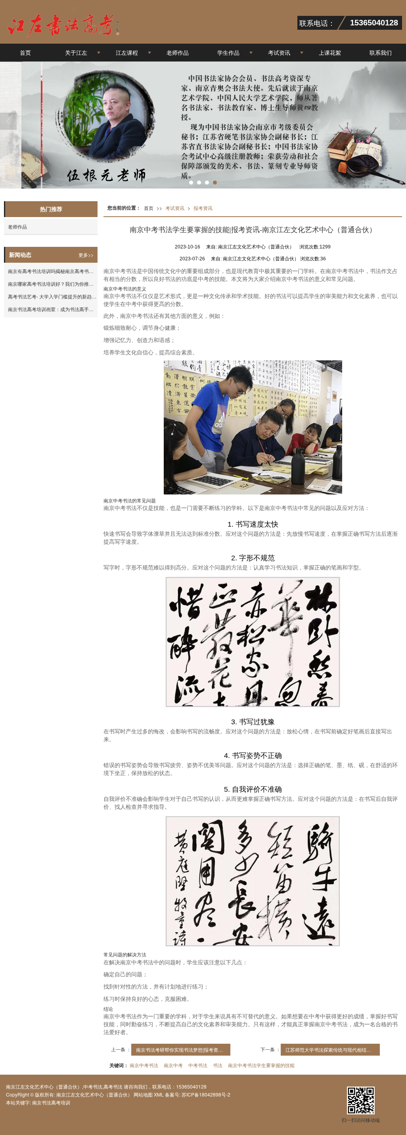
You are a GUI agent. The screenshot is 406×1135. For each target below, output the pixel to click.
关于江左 (76, 52)
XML (159, 1094)
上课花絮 (330, 52)
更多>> (86, 254)
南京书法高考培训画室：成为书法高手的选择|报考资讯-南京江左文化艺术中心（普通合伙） (53, 309)
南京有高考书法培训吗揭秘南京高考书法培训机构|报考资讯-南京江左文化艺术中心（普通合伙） (53, 270)
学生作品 (228, 52)
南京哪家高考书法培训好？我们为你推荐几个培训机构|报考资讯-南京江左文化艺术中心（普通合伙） (53, 283)
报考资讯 (203, 207)
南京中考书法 (144, 1065)
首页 (25, 52)
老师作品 (178, 52)
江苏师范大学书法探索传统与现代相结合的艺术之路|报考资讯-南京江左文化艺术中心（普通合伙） (332, 1049)
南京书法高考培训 (51, 1102)
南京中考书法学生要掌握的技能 (261, 1065)
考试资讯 (279, 52)
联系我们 (381, 52)
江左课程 (127, 52)
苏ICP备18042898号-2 (205, 1094)
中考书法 (197, 1065)
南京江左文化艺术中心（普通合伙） (94, 1094)
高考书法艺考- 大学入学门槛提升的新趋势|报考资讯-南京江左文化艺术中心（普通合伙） (53, 296)
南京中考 (173, 1065)
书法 (217, 1065)
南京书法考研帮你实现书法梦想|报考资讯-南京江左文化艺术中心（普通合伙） (183, 1049)
